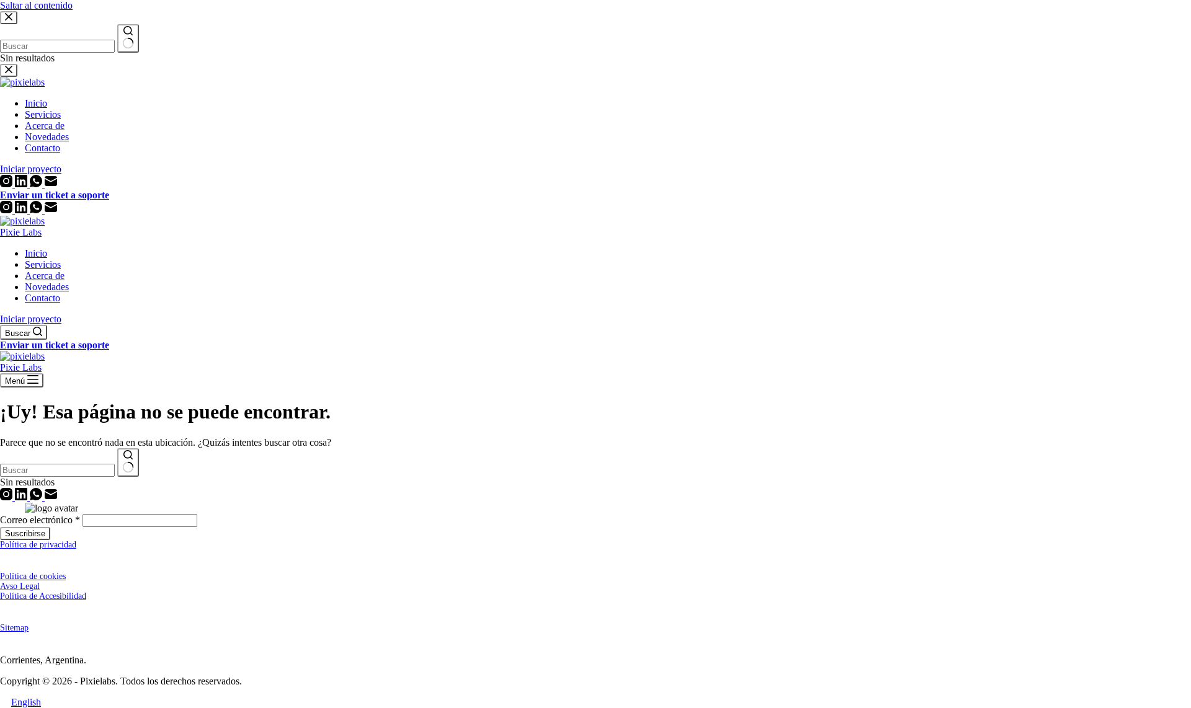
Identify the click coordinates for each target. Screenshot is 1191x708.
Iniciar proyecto (30, 319)
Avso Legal (20, 586)
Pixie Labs (21, 232)
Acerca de (45, 275)
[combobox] (57, 470)
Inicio (36, 253)
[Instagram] (7, 210)
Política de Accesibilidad (43, 596)
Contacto (42, 298)
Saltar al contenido (36, 5)
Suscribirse (25, 533)
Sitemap (14, 627)
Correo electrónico (40, 520)
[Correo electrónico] (51, 210)
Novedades (47, 286)
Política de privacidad (38, 544)
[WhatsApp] (37, 210)
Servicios (43, 264)
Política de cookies (33, 576)
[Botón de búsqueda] (128, 462)
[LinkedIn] (22, 210)
